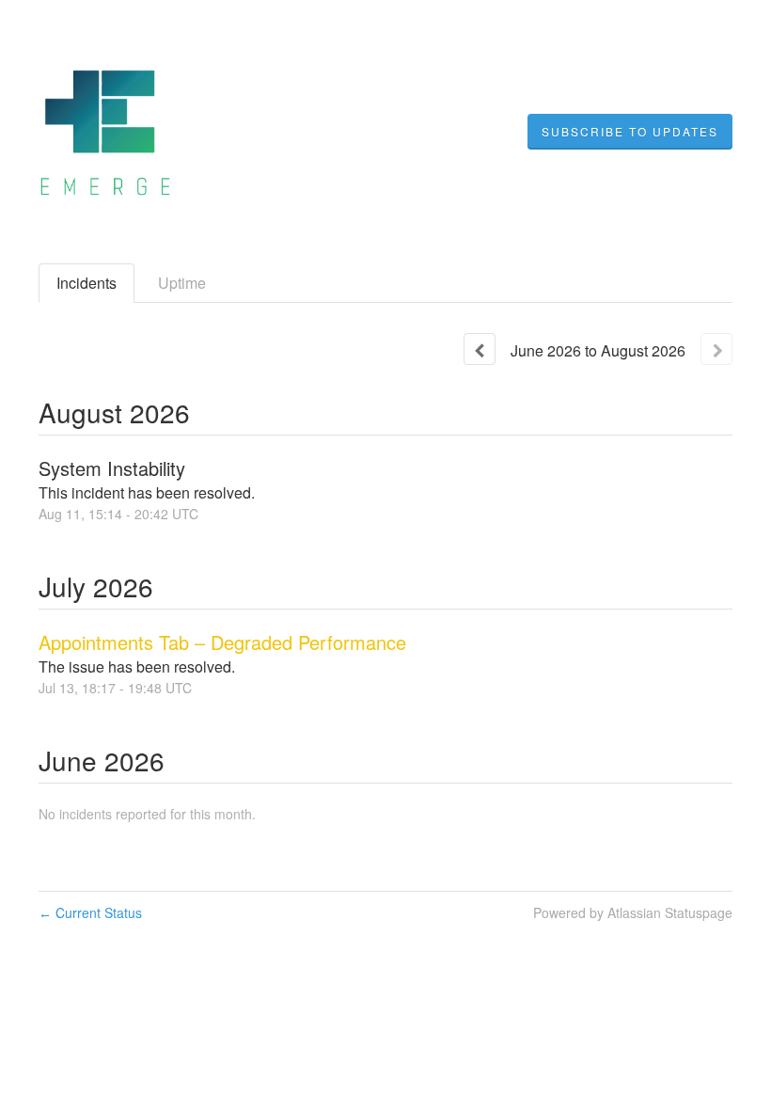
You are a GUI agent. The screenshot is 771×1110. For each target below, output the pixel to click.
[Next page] (716, 349)
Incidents (86, 282)
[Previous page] (480, 349)
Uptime (182, 282)
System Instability (112, 468)
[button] (629, 132)
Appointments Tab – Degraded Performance (222, 642)
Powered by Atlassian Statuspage (632, 912)
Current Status (90, 912)
